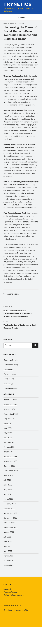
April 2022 (8, 551)
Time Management (11, 388)
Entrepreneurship (11, 365)
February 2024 (10, 447)
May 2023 (8, 490)
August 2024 (9, 419)
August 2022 (9, 532)
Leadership (8, 369)
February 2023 (10, 504)
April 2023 (8, 494)
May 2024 (8, 433)
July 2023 (7, 480)
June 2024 (8, 428)
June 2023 (8, 485)
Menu (22, 17)
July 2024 (7, 423)
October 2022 (9, 523)
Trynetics (18, 4)
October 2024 (9, 409)
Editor (21, 24)
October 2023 (9, 466)
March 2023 (9, 499)
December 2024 (10, 400)
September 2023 (11, 471)
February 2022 (10, 561)
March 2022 (8, 556)
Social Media (13, 294)
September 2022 (11, 527)
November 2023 (10, 461)
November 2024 (10, 404)
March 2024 (9, 442)
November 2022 (10, 518)
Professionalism (10, 374)
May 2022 (8, 546)
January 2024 (9, 452)
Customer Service (11, 360)
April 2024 (8, 438)
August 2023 (9, 475)
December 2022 (10, 513)
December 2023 (10, 457)
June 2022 (8, 542)
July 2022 (7, 537)
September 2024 (11, 414)
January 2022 (9, 565)
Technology (8, 384)
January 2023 (9, 509)
